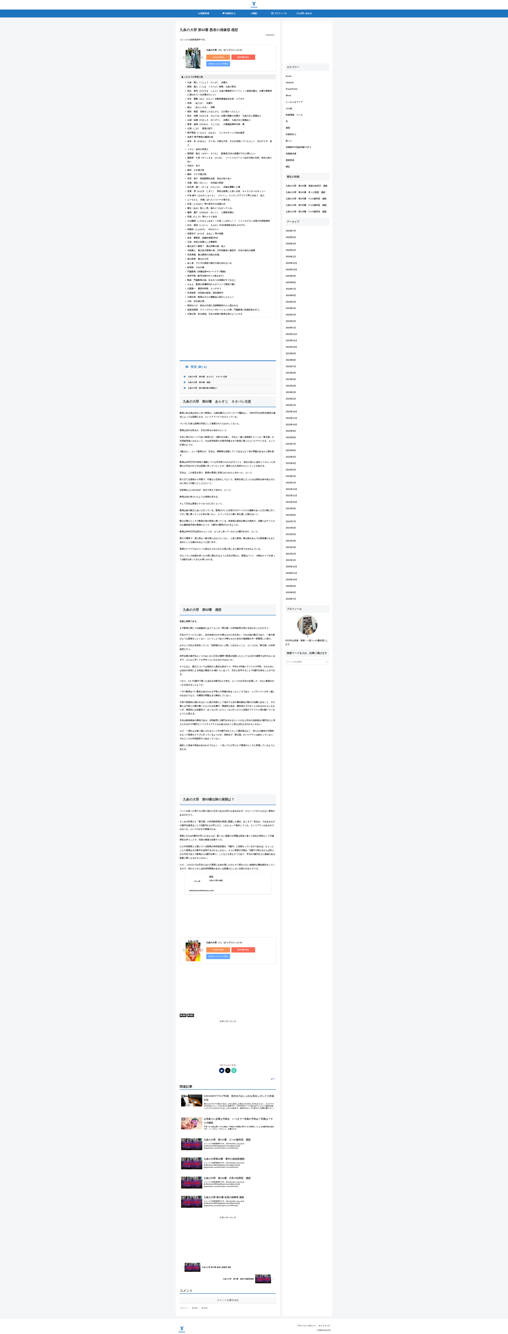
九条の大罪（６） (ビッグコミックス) (224, 50)
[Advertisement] (228, 339)
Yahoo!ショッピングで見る (218, 64)
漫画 (184, 1015)
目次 (194, 366)
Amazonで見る (218, 57)
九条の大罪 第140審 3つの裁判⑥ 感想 (306, 198)
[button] (327, 661)
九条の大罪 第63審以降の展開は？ (203, 388)
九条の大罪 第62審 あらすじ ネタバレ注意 (207, 377)
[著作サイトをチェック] (221, 1070)
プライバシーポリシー (306, 1326)
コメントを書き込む (228, 1300)
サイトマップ (324, 1326)
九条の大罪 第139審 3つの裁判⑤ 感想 (306, 205)
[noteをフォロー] (234, 1070)
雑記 (191, 1015)
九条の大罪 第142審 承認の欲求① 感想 (306, 186)
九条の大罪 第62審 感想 (199, 382)
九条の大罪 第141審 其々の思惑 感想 (305, 192)
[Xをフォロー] (227, 1070)
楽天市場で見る (243, 57)
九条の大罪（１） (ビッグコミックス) (224, 942)
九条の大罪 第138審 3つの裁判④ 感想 (306, 211)
